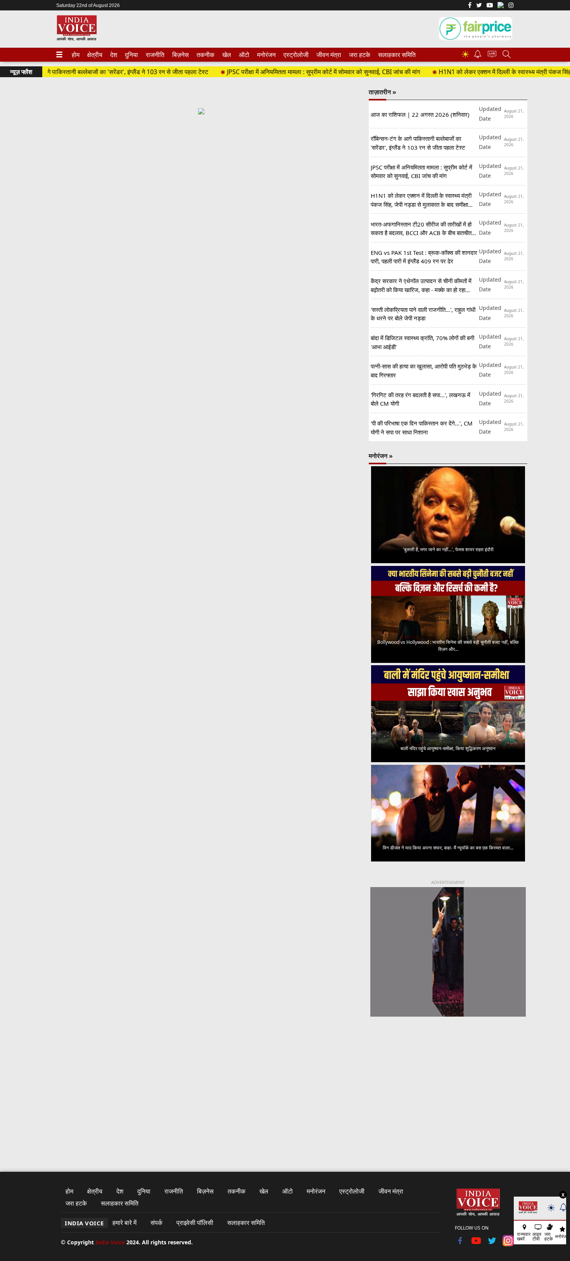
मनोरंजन (265, 54)
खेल (226, 54)
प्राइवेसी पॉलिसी (194, 1222)
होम (75, 54)
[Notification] (478, 56)
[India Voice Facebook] (470, 6)
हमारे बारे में (124, 1222)
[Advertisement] (201, 189)
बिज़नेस (179, 54)
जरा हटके (358, 54)
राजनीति (154, 54)
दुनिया (130, 54)
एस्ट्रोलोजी (294, 54)
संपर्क (156, 1222)
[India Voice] (76, 39)
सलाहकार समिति (394, 54)
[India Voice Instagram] (511, 6)
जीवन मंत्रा (327, 54)
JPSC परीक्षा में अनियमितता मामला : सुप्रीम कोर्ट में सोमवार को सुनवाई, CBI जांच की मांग (295, 71)
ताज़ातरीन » (382, 92)
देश (113, 54)
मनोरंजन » (381, 455)
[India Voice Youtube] (490, 6)
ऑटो (243, 54)
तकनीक (204, 54)
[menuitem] (75, 55)
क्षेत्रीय (93, 54)
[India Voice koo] (500, 6)
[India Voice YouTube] (476, 1244)
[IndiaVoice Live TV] (492, 55)
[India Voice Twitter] (479, 6)
